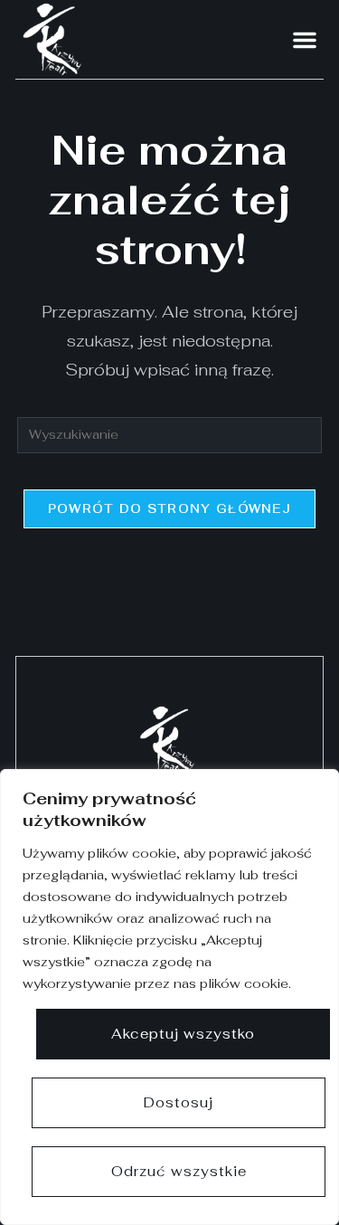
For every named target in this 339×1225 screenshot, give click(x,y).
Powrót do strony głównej (169, 509)
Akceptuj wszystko (183, 1033)
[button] (305, 40)
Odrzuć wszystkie (179, 1171)
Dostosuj (178, 1102)
